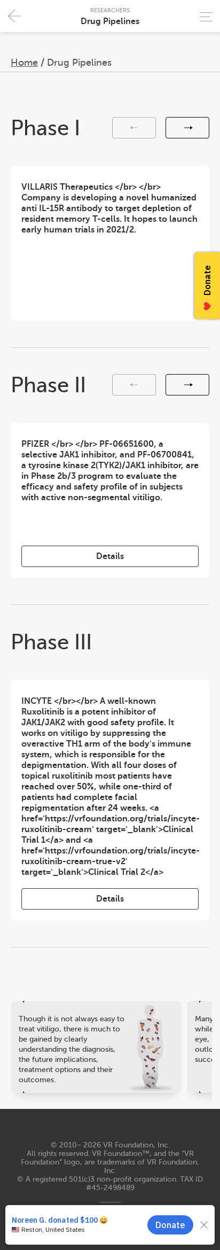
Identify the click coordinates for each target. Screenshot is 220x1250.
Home (24, 62)
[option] (110, 243)
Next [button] (187, 127)
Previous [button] (134, 127)
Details (110, 556)
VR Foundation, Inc (135, 1145)
